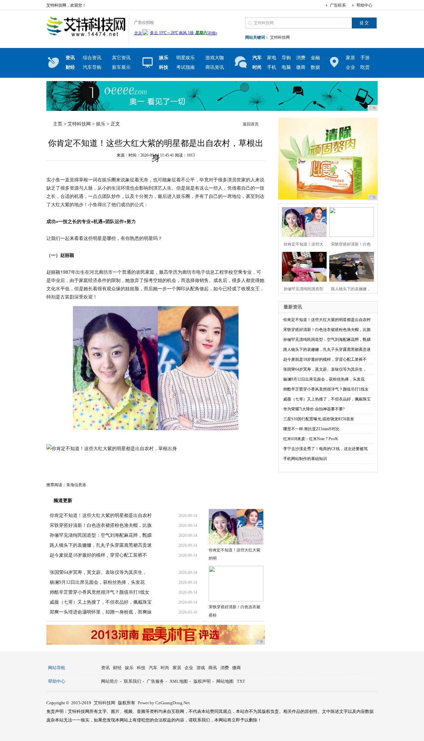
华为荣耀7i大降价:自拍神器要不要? (313, 409)
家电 (271, 57)
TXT (241, 681)
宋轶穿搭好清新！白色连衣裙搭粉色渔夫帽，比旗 (101, 525)
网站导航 (56, 667)
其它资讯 (121, 57)
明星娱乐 (185, 57)
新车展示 (121, 67)
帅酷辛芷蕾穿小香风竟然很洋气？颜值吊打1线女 (99, 592)
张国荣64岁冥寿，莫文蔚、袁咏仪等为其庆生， (98, 572)
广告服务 (155, 681)
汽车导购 (92, 67)
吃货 (365, 67)
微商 (300, 67)
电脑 (286, 67)
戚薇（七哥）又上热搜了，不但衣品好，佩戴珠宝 (101, 602)
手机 (271, 67)
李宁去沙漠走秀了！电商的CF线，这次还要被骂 (325, 448)
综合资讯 (92, 57)
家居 (350, 57)
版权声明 (202, 681)
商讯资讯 (214, 67)
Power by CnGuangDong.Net (164, 702)
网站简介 (109, 681)
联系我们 (132, 681)
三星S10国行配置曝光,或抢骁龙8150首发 (318, 419)
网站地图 (225, 681)
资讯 (105, 667)
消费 (300, 57)
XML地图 (179, 681)
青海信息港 (76, 485)
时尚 (165, 667)
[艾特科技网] (86, 37)
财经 (117, 667)
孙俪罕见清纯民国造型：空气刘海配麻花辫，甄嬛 (101, 535)
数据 (315, 67)
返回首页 (251, 124)
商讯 (212, 667)
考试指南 (185, 67)
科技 (141, 667)
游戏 (200, 667)
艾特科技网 (280, 37)
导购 (286, 57)
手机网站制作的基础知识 (305, 458)
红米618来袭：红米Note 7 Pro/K (310, 439)
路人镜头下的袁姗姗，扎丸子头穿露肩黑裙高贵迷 (101, 545)
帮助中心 (364, 5)
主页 (57, 123)
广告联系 (338, 5)
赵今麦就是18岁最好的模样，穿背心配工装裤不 (98, 555)
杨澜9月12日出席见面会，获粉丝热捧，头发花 (97, 582)
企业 (350, 67)
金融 (315, 57)
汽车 (153, 667)
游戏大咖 (214, 57)
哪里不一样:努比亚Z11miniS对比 (311, 429)
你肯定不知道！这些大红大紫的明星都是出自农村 (101, 515)
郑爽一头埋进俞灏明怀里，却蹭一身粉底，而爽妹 (101, 612)
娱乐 (100, 123)
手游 (365, 57)
